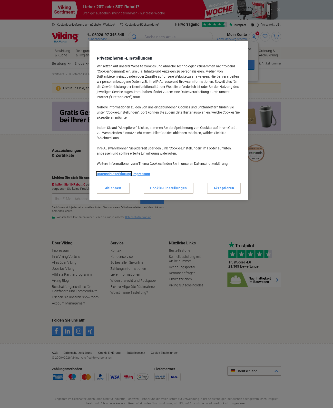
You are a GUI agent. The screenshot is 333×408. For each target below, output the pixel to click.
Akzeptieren (224, 188)
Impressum (141, 174)
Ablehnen (113, 188)
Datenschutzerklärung (114, 174)
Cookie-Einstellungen (168, 188)
